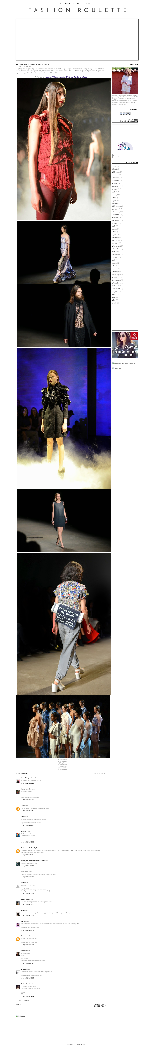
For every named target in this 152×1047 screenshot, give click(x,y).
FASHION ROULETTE (79, 11)
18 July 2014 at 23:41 (27, 945)
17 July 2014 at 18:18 (27, 783)
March (114, 169)
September (116, 186)
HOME (60, 3)
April (114, 166)
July (114, 192)
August (115, 189)
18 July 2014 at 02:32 (27, 842)
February (115, 172)
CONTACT (76, 3)
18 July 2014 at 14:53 (27, 915)
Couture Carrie (25, 984)
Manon (52, 71)
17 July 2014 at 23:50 (27, 810)
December (115, 178)
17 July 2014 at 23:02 (27, 800)
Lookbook (83, 77)
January (115, 175)
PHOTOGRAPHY (89, 3)
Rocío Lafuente (25, 899)
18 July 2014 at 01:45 (27, 825)
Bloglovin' (69, 77)
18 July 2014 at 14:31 (27, 893)
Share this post (100, 773)
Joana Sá (24, 950)
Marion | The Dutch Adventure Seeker (33, 861)
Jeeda (23, 883)
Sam (22, 910)
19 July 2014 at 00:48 (27, 963)
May (114, 198)
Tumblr (76, 77)
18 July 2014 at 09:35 (27, 855)
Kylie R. (23, 969)
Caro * (23, 805)
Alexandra (24, 831)
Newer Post (100, 1006)
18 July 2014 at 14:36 (27, 904)
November (115, 181)
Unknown (24, 936)
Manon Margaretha (27, 778)
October (115, 183)
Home (18, 1004)
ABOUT (67, 3)
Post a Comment (24, 1000)
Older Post (100, 1004)
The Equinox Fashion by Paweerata (32, 848)
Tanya (23, 816)
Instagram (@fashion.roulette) (55, 77)
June (114, 195)
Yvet (40, 71)
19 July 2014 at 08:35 (27, 978)
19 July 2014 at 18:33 (27, 996)
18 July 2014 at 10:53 (27, 866)
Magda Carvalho (26, 789)
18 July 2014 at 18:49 (27, 930)
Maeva (23, 921)
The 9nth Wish (79, 1044)
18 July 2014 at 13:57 (27, 877)
